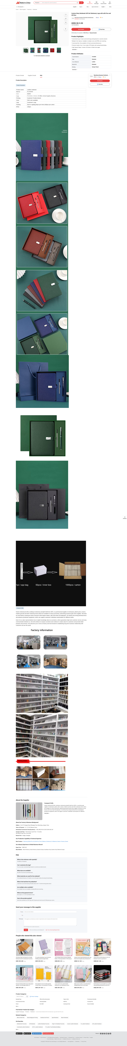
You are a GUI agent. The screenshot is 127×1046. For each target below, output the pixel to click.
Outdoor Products (61, 841)
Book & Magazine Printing (32, 1017)
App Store (19, 1033)
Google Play (27, 1033)
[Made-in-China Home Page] (23, 2)
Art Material (54, 841)
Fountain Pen (90, 1001)
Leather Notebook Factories (43, 1023)
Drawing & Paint (67, 1004)
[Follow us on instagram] (104, 1033)
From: (22, 911)
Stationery (29, 9)
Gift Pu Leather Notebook (37, 1027)
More (17, 1006)
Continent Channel (79, 1037)
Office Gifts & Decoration (45, 999)
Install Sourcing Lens (49, 1033)
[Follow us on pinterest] (108, 1033)
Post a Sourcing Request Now (53, 930)
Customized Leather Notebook (23, 1027)
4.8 (96, 77)
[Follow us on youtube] (106, 1033)
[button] (77, 2)
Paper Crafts (66, 999)
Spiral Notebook (55, 1017)
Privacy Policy (83, 1041)
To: (22, 915)
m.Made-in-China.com (67, 1038)
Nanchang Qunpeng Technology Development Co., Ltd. (85, 17)
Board (66, 841)
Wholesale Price (71, 1037)
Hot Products (36, 1037)
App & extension (95, 6)
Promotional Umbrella (91, 999)
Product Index (86, 1037)
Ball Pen (37, 841)
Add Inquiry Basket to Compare (42, 55)
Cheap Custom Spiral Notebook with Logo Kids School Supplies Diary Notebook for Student (82, 959)
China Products (43, 1037)
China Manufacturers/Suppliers (53, 1037)
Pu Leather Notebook (85, 1023)
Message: (21, 918)
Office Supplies (23, 9)
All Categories (20, 6)
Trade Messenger (37, 1033)
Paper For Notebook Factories (58, 1023)
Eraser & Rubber (90, 1004)
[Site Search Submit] (81, 2)
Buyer (81, 6)
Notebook (35, 9)
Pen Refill (41, 1004)
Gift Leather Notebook (96, 1023)
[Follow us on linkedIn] (110, 1033)
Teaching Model (43, 1001)
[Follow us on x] (102, 1033)
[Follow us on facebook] (101, 1033)
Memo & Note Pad (20, 1017)
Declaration (77, 1041)
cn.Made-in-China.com (76, 1038)
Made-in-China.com (57, 1038)
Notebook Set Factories (22, 1023)
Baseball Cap (18, 999)
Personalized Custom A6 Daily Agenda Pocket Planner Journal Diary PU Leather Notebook (43, 985)
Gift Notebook (32, 1023)
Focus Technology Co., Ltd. (54, 1041)
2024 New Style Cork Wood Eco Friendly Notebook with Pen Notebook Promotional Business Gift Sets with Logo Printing (24, 959)
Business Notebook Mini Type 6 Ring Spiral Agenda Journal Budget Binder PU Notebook (24, 985)
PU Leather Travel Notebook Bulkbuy (52, 1027)
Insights (91, 1037)
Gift (34, 841)
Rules (110, 6)
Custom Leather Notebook (72, 1023)
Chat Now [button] (102, 29)
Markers (44, 841)
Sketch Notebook (64, 1017)
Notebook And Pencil (44, 1017)
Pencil (40, 841)
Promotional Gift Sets (20, 1001)
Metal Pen (30, 841)
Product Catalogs (34, 996)
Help (87, 6)
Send (26, 930)
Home (17, 9)
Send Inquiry (81, 29)
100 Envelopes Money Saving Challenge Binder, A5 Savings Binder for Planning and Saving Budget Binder (63, 959)
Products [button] (37, 2)
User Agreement (71, 1041)
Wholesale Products (63, 1037)
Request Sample (93, 32)
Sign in (109, 3)
